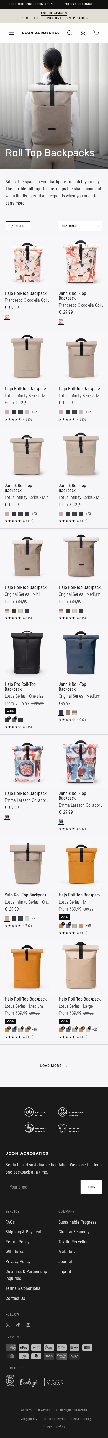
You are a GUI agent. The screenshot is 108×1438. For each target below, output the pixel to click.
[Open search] (70, 33)
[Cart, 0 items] (96, 33)
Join (92, 1187)
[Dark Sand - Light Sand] (7, 610)
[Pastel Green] (74, 925)
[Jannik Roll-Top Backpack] (81, 261)
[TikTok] (18, 1326)
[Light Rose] (27, 412)
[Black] (13, 412)
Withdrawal (15, 1251)
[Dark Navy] (27, 513)
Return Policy (17, 1241)
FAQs (10, 1222)
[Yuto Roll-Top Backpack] (27, 863)
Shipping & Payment (24, 1232)
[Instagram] (8, 1326)
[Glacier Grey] (27, 918)
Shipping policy (54, 1426)
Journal (65, 1261)
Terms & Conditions (23, 1288)
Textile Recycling (73, 1241)
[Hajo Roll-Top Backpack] (27, 261)
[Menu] (12, 33)
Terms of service (54, 1419)
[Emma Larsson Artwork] (7, 816)
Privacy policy (27, 1419)
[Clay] (81, 925)
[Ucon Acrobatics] (40, 33)
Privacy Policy (18, 1261)
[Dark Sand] (67, 712)
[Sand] (7, 412)
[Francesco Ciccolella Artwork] (7, 316)
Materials (66, 1251)
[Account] (83, 33)
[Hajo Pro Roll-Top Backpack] (27, 652)
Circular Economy (73, 1232)
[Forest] (20, 412)
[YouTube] (28, 1326)
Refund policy (81, 1419)
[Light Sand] (20, 610)
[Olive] (13, 610)
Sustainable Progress (77, 1222)
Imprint (64, 1271)
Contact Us (15, 1298)
